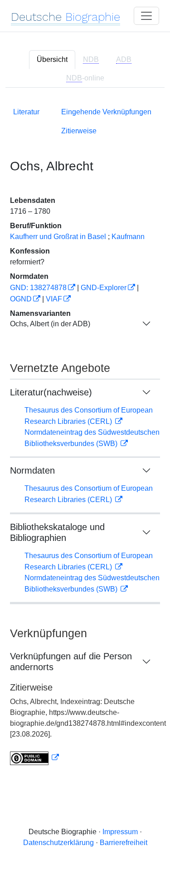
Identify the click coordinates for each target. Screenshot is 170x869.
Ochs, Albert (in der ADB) (50, 324)
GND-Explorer (103, 287)
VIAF (54, 299)
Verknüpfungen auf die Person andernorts (71, 661)
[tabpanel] (85, 434)
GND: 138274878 (38, 287)
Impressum (120, 832)
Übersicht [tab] (52, 59)
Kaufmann (128, 236)
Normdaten (32, 470)
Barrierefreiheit (123, 842)
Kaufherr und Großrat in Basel (58, 236)
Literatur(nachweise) (51, 392)
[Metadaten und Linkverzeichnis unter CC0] (34, 757)
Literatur (26, 112)
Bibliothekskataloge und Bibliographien (57, 532)
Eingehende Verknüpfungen (106, 112)
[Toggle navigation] (146, 16)
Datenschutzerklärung (58, 842)
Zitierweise (79, 131)
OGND (21, 299)
